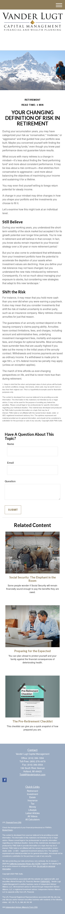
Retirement (32, 790)
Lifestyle (32, 809)
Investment (32, 794)
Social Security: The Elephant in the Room (32, 579)
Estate (32, 797)
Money (32, 806)
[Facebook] (31, 38)
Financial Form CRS (13, 822)
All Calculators (32, 819)
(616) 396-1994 (34, 45)
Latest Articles (33, 813)
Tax (32, 803)
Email (10, 462)
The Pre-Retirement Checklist (32, 721)
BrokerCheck (7, 830)
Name (10, 444)
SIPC (48, 881)
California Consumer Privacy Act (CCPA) (25, 863)
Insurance (33, 800)
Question (10, 481)
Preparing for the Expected (32, 651)
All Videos (32, 816)
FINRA (43, 881)
